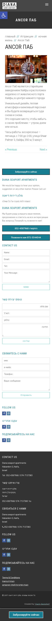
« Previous (11, 149)
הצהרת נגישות (8, 581)
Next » (43, 149)
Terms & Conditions (11, 577)
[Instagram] (8, 413)
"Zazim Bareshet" (42, 604)
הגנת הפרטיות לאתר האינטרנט (15, 585)
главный (10, 36)
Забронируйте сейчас (26, 614)
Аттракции (26, 36)
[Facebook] (4, 413)
